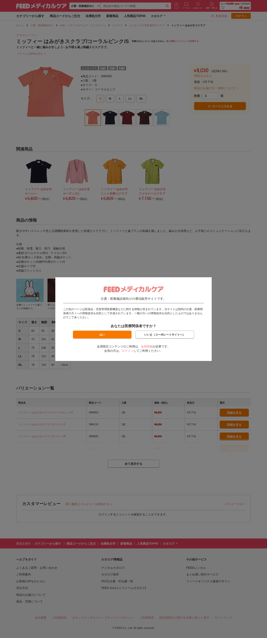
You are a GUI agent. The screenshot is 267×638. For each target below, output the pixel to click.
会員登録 (147, 346)
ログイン (128, 350)
